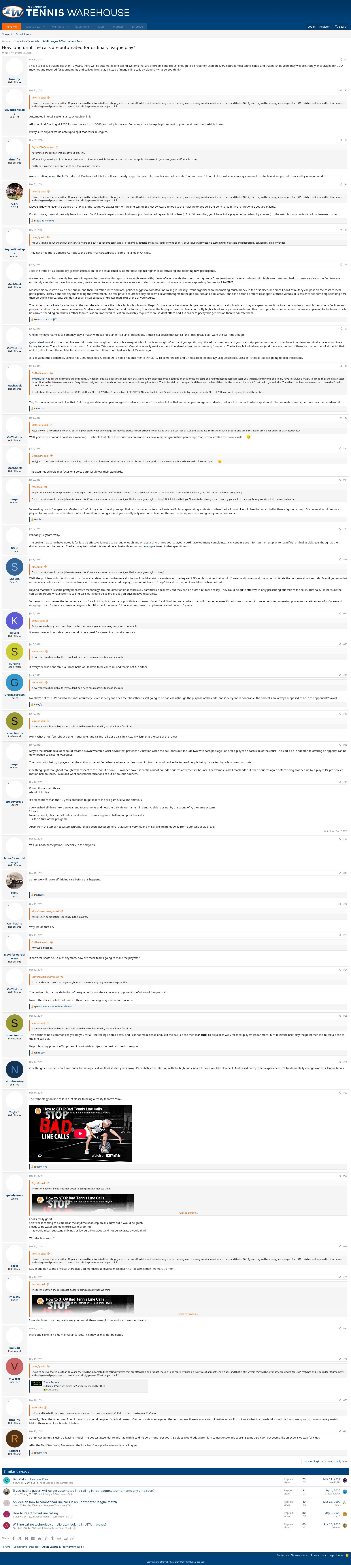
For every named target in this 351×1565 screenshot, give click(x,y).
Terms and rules (299, 1555)
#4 (346, 184)
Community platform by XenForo (176, 1561)
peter (337, 1505)
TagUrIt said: (38, 1183)
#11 (345, 479)
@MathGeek (37, 342)
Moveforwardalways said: (45, 911)
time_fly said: (39, 97)
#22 (345, 904)
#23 (345, 935)
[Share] (341, 60)
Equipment (82, 26)
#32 (345, 1359)
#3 (346, 140)
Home (339, 1555)
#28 (345, 1175)
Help (331, 1555)
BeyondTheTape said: (43, 147)
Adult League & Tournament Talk (56, 1482)
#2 (346, 90)
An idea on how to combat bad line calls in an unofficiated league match (65, 1502)
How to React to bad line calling (35, 1513)
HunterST (17, 1494)
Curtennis (335, 1527)
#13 (345, 559)
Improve (137, 26)
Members (58, 26)
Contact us (283, 1555)
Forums (11, 26)
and (44, 220)
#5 (346, 230)
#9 (346, 417)
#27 (345, 1092)
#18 (345, 744)
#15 (345, 644)
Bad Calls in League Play (30, 1479)
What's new (33, 26)
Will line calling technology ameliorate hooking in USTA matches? (59, 1524)
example (149, 546)
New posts (7, 34)
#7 (346, 328)
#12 (345, 528)
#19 (345, 782)
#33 (345, 1400)
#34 (345, 1431)
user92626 (334, 1482)
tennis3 (336, 1516)
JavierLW (17, 1505)
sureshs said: (39, 721)
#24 (345, 969)
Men (101, 26)
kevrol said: (38, 651)
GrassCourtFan (332, 1493)
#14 (345, 613)
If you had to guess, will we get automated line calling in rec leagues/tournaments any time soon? (83, 1490)
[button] (44, 26)
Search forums (24, 34)
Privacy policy (318, 1555)
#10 (345, 448)
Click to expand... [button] (188, 1212)
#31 (345, 1328)
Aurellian (17, 1528)
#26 (345, 1062)
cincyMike (18, 1482)
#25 (345, 1015)
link (88, 116)
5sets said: (37, 1407)
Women (118, 26)
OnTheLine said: (40, 373)
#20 (345, 838)
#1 (346, 59)
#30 (345, 1277)
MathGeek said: (40, 425)
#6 (346, 264)
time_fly (9, 52)
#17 (345, 713)
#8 (346, 365)
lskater (16, 1516)
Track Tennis (51, 1382)
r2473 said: (37, 486)
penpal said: (38, 620)
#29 (345, 1246)
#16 (345, 675)
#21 (345, 873)
